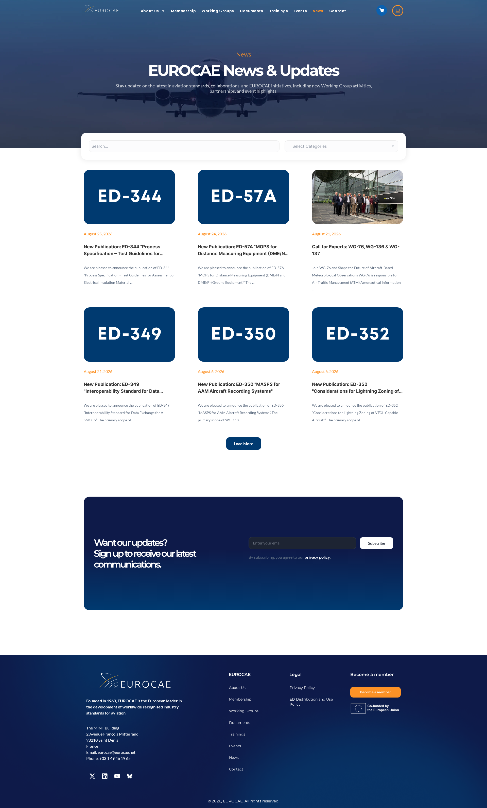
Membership (183, 10)
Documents (251, 10)
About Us (150, 10)
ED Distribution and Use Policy (311, 702)
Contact (337, 10)
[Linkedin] (105, 776)
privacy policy (317, 557)
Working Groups (218, 10)
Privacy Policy (302, 687)
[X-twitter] (92, 776)
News (318, 10)
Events (300, 10)
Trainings (278, 10)
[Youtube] (117, 776)
